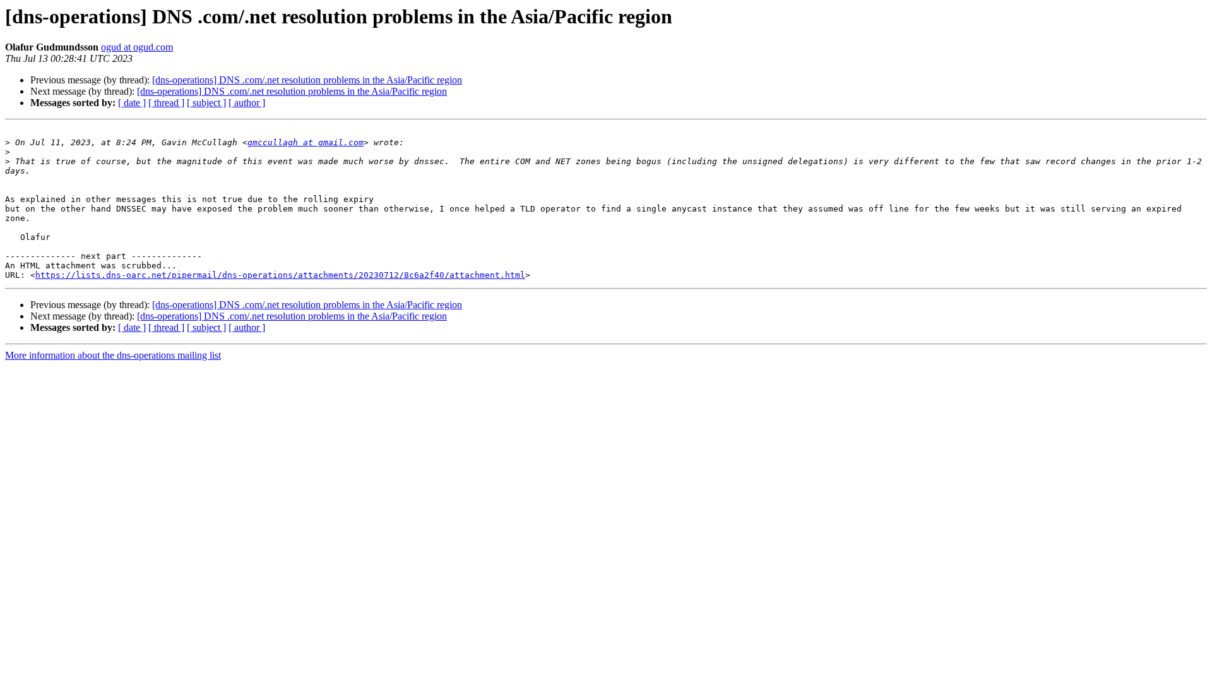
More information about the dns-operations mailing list (113, 355)
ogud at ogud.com (137, 47)
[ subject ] (206, 102)
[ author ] (247, 102)
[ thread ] (166, 102)
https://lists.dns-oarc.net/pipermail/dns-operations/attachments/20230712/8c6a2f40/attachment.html (280, 275)
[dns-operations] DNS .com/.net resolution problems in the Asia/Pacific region (307, 80)
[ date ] (132, 102)
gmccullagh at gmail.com (305, 142)
